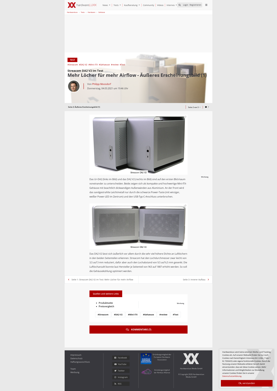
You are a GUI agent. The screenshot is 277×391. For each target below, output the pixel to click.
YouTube (122, 364)
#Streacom (73, 64)
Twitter (121, 370)
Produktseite (106, 302)
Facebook (122, 357)
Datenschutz (76, 358)
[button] (110, 5)
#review (115, 64)
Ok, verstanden (246, 383)
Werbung (74, 372)
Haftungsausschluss (80, 361)
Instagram (123, 377)
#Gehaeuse (104, 64)
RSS (119, 383)
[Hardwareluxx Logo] (82, 5)
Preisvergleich (106, 306)
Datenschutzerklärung (231, 376)
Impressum (75, 355)
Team (73, 368)
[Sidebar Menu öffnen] (206, 4)
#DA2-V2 (83, 64)
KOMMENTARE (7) (141, 329)
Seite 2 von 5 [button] (193, 107)
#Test (122, 64)
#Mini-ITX (93, 64)
